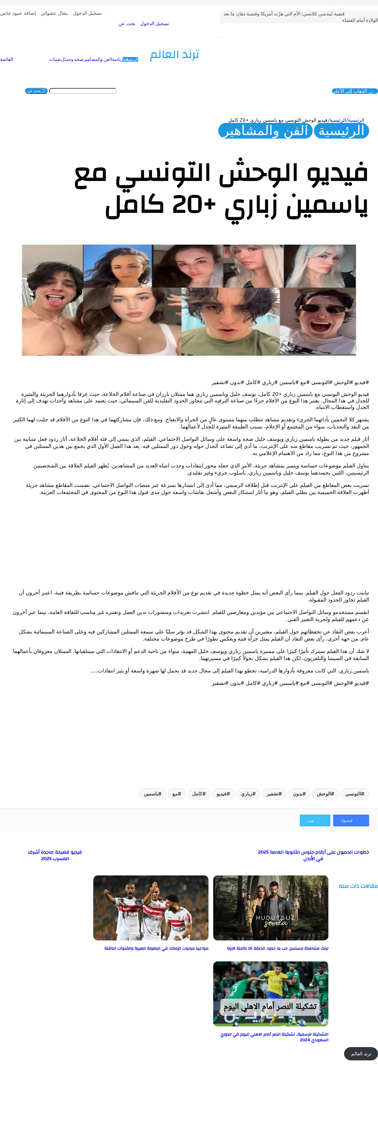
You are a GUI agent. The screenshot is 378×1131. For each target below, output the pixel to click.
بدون (297, 789)
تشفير (272, 789)
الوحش (324, 789)
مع (175, 789)
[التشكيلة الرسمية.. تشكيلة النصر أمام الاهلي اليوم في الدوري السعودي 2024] (270, 1020)
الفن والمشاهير (320, 64)
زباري (246, 789)
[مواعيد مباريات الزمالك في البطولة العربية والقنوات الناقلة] (150, 934)
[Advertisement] (192, 537)
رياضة (339, 64)
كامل (197, 789)
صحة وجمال (294, 64)
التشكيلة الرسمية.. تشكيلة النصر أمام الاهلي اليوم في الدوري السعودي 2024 (274, 1032)
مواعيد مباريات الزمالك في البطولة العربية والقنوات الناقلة (156, 943)
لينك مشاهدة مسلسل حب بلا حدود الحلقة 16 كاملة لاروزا (277, 943)
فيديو (222, 789)
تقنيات (277, 64)
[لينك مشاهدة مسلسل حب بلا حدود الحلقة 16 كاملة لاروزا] (270, 934)
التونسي (353, 789)
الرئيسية (352, 64)
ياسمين (151, 789)
